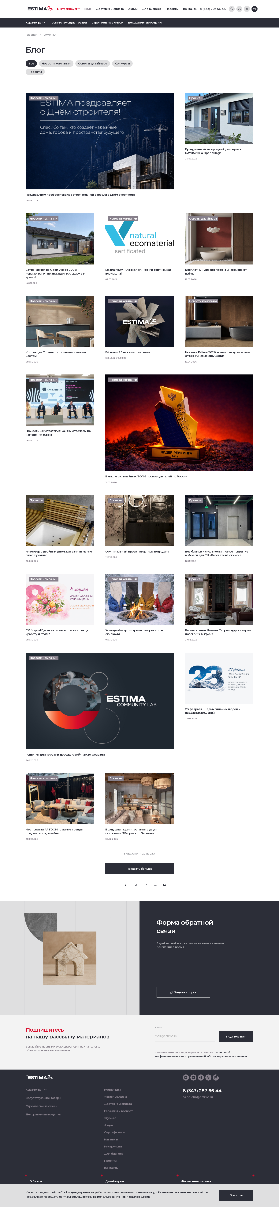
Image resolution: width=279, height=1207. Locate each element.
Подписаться (236, 1036)
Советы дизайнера (92, 63)
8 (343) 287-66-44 (213, 9)
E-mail (158, 1027)
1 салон (88, 8)
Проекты (35, 72)
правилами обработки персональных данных (217, 1056)
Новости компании (56, 63)
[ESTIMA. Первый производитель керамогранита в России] (40, 8)
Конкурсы (122, 63)
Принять (236, 1195)
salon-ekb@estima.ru (198, 1097)
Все (31, 63)
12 (164, 884)
